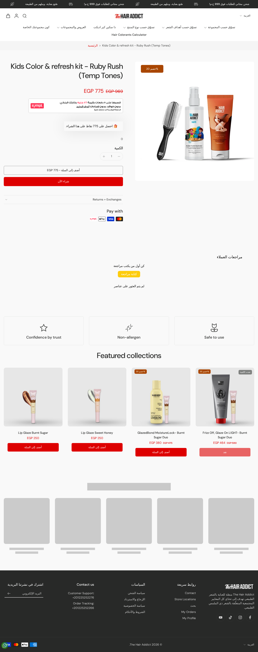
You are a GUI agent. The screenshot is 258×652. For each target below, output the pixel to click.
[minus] (119, 156)
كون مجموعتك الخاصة (36, 27)
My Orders (188, 612)
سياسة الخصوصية (134, 606)
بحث (193, 606)
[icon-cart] (8, 16)
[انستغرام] (240, 617)
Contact (190, 593)
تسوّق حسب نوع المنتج (140, 27)
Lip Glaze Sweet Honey (97, 433)
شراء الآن (63, 181)
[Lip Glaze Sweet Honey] (97, 397)
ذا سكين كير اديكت (104, 27)
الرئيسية (93, 45)
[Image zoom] (194, 121)
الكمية (118, 148)
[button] (63, 170)
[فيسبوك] (250, 617)
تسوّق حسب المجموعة (221, 27)
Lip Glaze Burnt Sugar (33, 433)
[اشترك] (9, 594)
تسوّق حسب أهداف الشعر (181, 27)
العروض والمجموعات (73, 27)
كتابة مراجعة (129, 274)
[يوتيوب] (220, 617)
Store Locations (185, 599)
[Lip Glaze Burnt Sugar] (33, 397)
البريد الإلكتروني (31, 594)
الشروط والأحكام (135, 612)
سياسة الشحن (136, 593)
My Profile (189, 618)
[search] (24, 15)
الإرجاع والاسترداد (134, 599)
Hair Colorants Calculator (129, 35)
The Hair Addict (140, 645)
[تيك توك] (230, 617)
